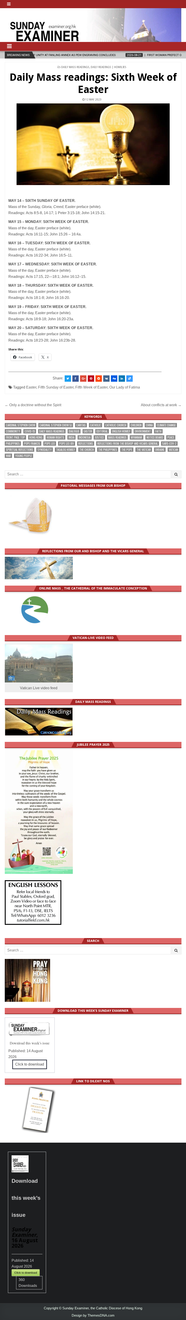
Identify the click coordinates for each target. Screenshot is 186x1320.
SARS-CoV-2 (169, 443)
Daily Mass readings (51, 431)
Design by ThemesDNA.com (93, 1315)
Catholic (95, 425)
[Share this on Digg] (114, 378)
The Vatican (144, 449)
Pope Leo (49, 443)
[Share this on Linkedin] (122, 378)
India (71, 437)
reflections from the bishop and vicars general (127, 443)
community (13, 431)
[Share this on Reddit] (98, 378)
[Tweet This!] (68, 378)
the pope (126, 449)
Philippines (13, 443)
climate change (166, 425)
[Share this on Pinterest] (91, 378)
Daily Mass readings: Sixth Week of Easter (93, 83)
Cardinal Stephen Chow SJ (55, 425)
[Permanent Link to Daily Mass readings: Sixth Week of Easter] (93, 144)
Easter (31, 387)
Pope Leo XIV (66, 443)
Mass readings (117, 437)
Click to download (29, 1064)
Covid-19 (29, 431)
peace (170, 437)
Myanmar (136, 437)
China (149, 425)
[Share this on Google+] (83, 378)
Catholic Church (115, 425)
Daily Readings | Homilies (108, 67)
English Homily (121, 431)
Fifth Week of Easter (91, 387)
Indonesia (85, 437)
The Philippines (107, 449)
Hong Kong (35, 437)
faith (158, 431)
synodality (44, 449)
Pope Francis (32, 443)
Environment (143, 431)
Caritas (81, 425)
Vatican (173, 449)
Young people (23, 456)
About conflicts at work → (161, 405)
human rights (55, 437)
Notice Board (155, 437)
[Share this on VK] (106, 378)
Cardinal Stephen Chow (20, 425)
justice (99, 437)
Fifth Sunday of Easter (55, 387)
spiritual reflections (19, 449)
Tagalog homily (65, 449)
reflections (85, 443)
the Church (86, 449)
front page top (15, 437)
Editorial (102, 431)
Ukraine (159, 449)
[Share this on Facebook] (75, 378)
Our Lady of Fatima (124, 387)
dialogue (74, 431)
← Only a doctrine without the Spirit (33, 405)
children (136, 425)
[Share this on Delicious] (129, 378)
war (8, 456)
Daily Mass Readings (75, 67)
